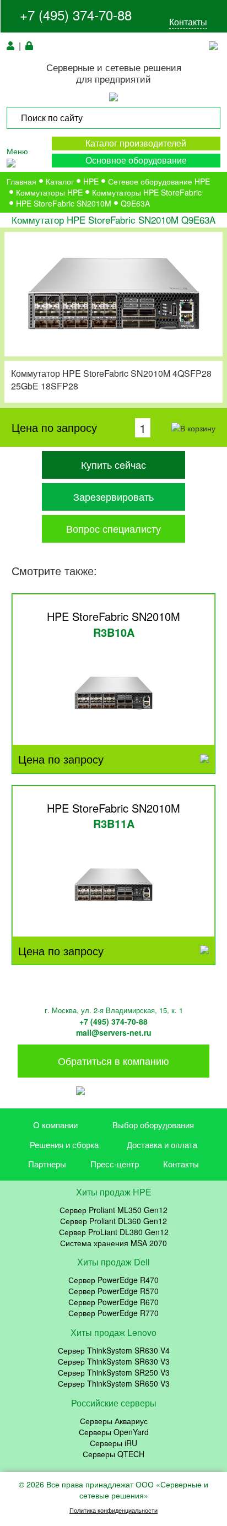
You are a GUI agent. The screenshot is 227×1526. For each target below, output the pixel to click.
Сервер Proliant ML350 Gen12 (113, 1209)
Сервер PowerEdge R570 (113, 1290)
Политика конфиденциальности (113, 1510)
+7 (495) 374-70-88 (76, 14)
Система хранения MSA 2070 (113, 1242)
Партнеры (47, 1164)
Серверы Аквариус (114, 1420)
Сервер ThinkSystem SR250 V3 (114, 1372)
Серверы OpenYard (114, 1431)
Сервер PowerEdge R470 (113, 1279)
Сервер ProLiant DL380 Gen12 (114, 1231)
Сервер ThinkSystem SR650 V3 (114, 1383)
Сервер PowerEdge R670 (113, 1301)
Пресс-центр (114, 1164)
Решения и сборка (64, 1144)
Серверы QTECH (113, 1453)
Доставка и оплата (162, 1144)
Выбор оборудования (153, 1124)
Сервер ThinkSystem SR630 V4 (114, 1350)
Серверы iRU (113, 1442)
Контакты (188, 21)
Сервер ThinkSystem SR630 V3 (114, 1361)
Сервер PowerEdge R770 (113, 1312)
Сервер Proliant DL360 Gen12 (113, 1220)
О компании (55, 1124)
